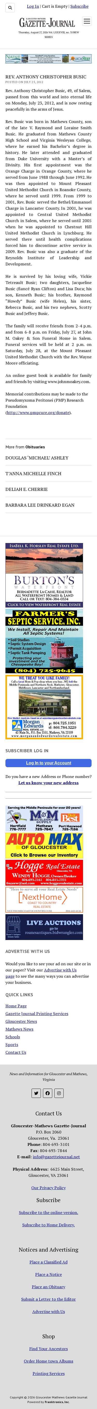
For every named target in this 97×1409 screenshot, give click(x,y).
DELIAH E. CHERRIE (26, 489)
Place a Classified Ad (48, 1262)
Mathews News (19, 1029)
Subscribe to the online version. (48, 1212)
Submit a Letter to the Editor (48, 1299)
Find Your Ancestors (48, 1348)
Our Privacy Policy (48, 1188)
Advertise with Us (48, 1311)
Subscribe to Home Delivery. (48, 1225)
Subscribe (79, 6)
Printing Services (49, 1373)
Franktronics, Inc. (57, 1402)
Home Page (16, 1006)
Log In (33, 6)
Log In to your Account (48, 763)
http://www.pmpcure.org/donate (38, 412)
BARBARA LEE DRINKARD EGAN (39, 505)
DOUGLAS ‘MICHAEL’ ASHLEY (37, 458)
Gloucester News (21, 1021)
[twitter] (36, 1093)
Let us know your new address (48, 783)
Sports (11, 1044)
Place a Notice (48, 1274)
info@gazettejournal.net (56, 1157)
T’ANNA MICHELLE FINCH (33, 473)
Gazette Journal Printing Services (36, 1013)
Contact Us (15, 1052)
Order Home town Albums (48, 1361)
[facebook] (47, 1093)
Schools (12, 1037)
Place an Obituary (48, 1287)
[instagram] (59, 1093)
